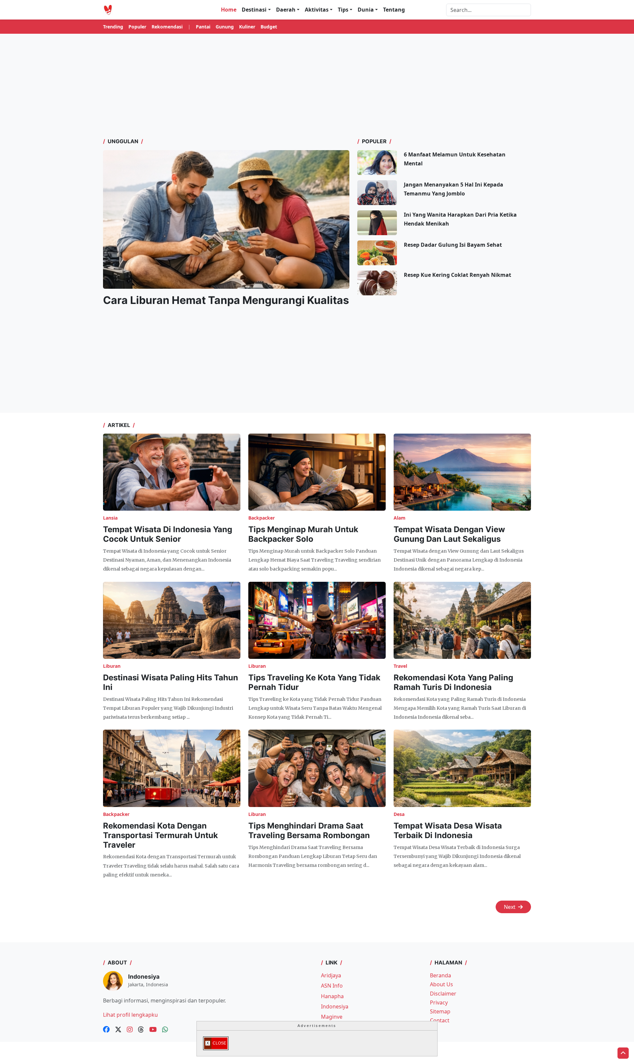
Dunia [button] (366, 9)
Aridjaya (331, 975)
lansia (110, 518)
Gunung (225, 26)
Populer (137, 26)
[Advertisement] (317, 85)
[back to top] (623, 1053)
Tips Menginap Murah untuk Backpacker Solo (303, 534)
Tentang (394, 9)
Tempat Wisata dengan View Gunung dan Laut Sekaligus (449, 534)
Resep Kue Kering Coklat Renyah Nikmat (457, 274)
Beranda (440, 975)
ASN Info (332, 985)
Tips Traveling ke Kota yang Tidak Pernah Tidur (314, 682)
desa (399, 814)
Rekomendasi (167, 26)
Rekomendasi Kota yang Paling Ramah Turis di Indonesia (453, 682)
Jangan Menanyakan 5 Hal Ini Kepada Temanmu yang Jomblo (453, 189)
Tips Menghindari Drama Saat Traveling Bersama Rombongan (309, 830)
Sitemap (440, 1011)
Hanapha (332, 996)
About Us (441, 984)
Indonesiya (334, 1006)
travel (400, 666)
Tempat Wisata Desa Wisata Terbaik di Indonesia (448, 830)
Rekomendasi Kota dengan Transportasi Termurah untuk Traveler (160, 835)
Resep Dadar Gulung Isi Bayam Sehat (453, 244)
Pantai (203, 26)
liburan (112, 666)
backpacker (261, 518)
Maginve (331, 1016)
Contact (439, 1020)
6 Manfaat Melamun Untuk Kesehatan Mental (455, 159)
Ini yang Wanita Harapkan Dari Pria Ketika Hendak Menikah (460, 219)
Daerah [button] (286, 9)
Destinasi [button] (254, 9)
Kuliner (247, 26)
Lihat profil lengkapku (130, 1014)
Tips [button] (343, 9)
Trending (113, 26)
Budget (269, 26)
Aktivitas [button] (317, 9)
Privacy (439, 1002)
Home (228, 9)
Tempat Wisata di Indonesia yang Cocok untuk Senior (167, 534)
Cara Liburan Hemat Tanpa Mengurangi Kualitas (226, 300)
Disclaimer (443, 993)
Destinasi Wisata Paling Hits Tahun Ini (170, 682)
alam (399, 518)
